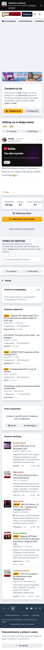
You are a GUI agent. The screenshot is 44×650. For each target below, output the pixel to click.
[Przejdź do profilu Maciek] (4, 140)
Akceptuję (23, 645)
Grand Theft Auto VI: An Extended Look (24, 447)
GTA (3, 620)
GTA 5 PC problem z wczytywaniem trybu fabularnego (25, 576)
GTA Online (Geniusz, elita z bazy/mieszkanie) (25, 476)
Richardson (17, 527)
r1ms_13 (16, 480)
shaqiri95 (16, 512)
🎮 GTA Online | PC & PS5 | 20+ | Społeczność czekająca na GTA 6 (26, 507)
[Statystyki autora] (41, 140)
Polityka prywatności (12, 615)
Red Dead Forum (30, 620)
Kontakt (26, 615)
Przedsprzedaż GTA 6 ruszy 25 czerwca (20, 370)
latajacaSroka (18, 581)
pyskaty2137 (8, 357)
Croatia (8, 620)
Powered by (22, 624)
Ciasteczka (35, 615)
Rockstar (7, 340)
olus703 (16, 596)
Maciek (11, 139)
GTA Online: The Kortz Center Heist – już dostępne (21, 336)
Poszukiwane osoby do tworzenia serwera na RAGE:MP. (22, 387)
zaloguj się (12, 249)
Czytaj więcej (5, 5)
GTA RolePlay (17, 620)
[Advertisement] (22, 47)
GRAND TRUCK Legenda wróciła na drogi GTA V (21, 353)
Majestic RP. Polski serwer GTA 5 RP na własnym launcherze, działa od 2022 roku (21, 318)
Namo (6, 374)
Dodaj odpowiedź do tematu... (19, 259)
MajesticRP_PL (9, 323)
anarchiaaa (8, 391)
